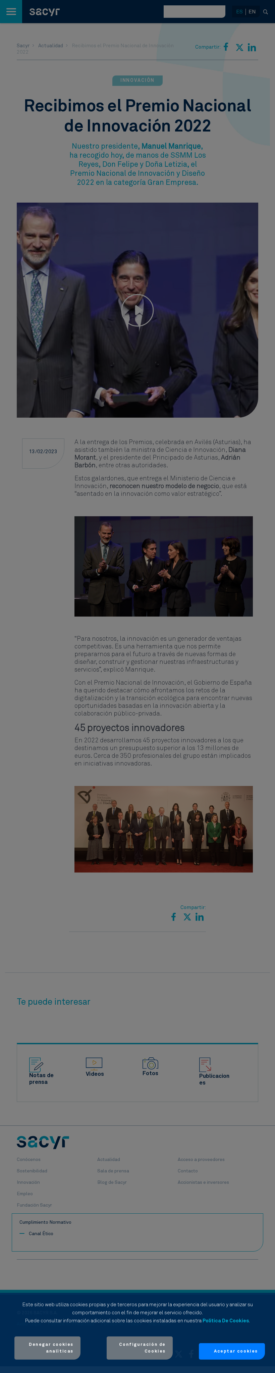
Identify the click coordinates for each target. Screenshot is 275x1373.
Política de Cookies (226, 1320)
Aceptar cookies (236, 1351)
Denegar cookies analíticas (51, 1348)
